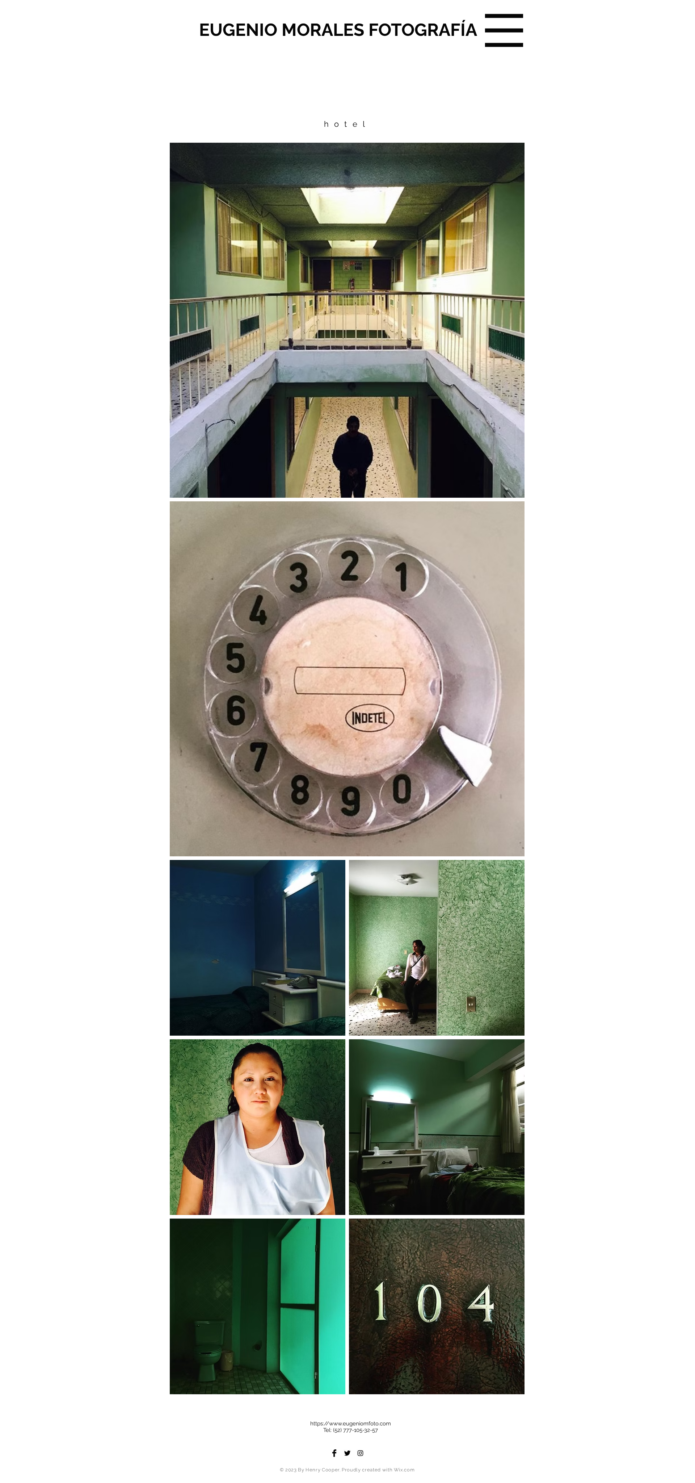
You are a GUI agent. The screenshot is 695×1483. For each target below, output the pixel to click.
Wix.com (404, 1469)
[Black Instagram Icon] (360, 1453)
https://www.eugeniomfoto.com (350, 1423)
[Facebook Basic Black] (334, 1453)
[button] (504, 30)
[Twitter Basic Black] (347, 1453)
